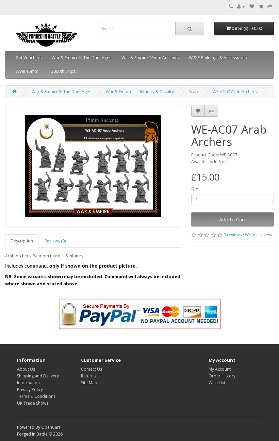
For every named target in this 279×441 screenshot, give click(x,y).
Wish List (217, 383)
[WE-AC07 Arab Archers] (93, 166)
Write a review (258, 235)
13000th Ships (62, 71)
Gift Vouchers (29, 58)
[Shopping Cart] (261, 7)
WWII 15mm (27, 71)
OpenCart (50, 427)
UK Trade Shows (32, 403)
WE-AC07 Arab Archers (235, 92)
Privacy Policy (30, 389)
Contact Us (91, 369)
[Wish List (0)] (251, 7)
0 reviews (233, 235)
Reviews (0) (55, 241)
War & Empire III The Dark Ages (81, 58)
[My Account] (241, 7)
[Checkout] (269, 7)
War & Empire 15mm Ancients (150, 58)
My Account (220, 369)
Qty (194, 188)
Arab (193, 92)
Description (22, 241)
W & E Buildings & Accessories (218, 58)
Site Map (89, 383)
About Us (26, 369)
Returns (88, 376)
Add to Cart (232, 219)
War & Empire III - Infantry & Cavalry (140, 92)
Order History (222, 376)
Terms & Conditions (36, 396)
